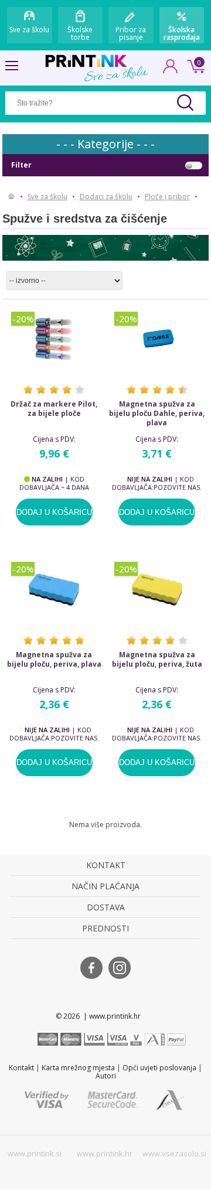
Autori (106, 1076)
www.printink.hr (104, 1153)
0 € (194, 65)
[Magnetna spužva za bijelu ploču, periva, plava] (54, 589)
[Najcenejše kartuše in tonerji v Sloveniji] (86, 61)
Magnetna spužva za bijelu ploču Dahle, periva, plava (157, 414)
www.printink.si (35, 1153)
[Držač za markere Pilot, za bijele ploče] (54, 339)
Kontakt (21, 1068)
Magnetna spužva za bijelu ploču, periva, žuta (157, 659)
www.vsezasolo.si (174, 1153)
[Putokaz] (11, 197)
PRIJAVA (170, 69)
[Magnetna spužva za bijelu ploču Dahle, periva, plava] (157, 339)
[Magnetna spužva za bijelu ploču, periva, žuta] (157, 589)
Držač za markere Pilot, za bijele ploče (54, 409)
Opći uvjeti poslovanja (159, 1068)
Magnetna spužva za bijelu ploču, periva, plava (54, 659)
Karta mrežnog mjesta (78, 1068)
